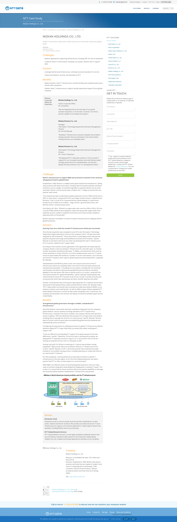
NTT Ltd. (151, 2)
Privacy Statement (121, 166)
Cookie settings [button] (116, 519)
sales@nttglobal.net (121, 2)
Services (147, 8)
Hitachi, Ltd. (111, 54)
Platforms (137, 8)
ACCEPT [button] (126, 519)
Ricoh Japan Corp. (113, 78)
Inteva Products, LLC (114, 61)
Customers (51, 30)
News (158, 2)
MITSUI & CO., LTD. (114, 68)
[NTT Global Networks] (14, 11)
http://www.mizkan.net (77, 477)
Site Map (105, 512)
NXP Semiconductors (114, 75)
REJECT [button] (133, 519)
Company (155, 8)
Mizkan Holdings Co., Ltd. (115, 71)
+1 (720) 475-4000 (71, 504)
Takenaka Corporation (115, 85)
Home (45, 30)
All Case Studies (111, 40)
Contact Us (96, 512)
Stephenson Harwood (114, 81)
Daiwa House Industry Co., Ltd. (117, 51)
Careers (145, 2)
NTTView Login (166, 2)
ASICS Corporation (113, 47)
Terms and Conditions (123, 512)
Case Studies (61, 30)
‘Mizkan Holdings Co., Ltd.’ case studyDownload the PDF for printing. (64, 490)
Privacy (112, 512)
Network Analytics (135, 2)
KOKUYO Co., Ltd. (113, 64)
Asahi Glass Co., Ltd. (114, 44)
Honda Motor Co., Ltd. (115, 58)
